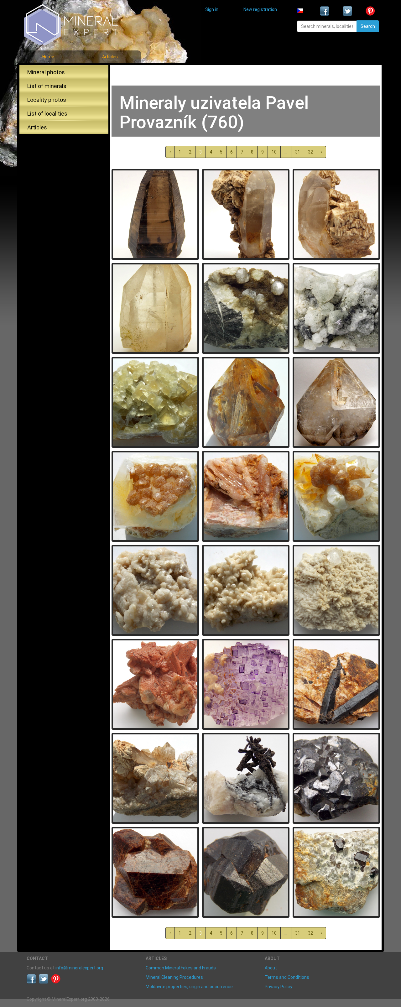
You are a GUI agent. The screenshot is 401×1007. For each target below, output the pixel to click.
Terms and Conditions (287, 977)
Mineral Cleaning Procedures (174, 977)
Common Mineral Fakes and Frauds (181, 967)
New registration (260, 9)
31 (297, 151)
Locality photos (46, 100)
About (271, 967)
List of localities (47, 113)
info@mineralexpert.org (79, 967)
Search (368, 26)
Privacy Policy (278, 986)
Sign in (211, 9)
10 (274, 151)
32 (310, 151)
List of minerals (46, 86)
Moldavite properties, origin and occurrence (189, 986)
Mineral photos (46, 72)
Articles (110, 56)
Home (48, 56)
